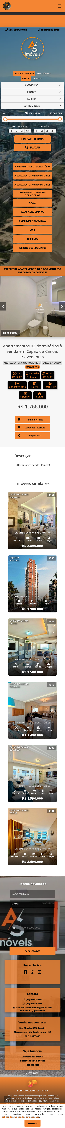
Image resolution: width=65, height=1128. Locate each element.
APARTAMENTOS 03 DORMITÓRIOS (32, 184)
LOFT (32, 229)
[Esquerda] (3, 306)
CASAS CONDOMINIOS (32, 211)
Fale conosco (32, 1064)
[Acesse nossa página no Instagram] (39, 972)
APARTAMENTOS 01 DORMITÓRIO (32, 166)
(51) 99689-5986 (50, 29)
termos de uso (32, 1117)
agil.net (43, 1090)
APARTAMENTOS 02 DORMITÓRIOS (32, 175)
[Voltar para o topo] (7, 1099)
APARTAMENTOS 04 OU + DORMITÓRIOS (33, 194)
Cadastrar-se (32, 951)
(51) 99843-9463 (18, 29)
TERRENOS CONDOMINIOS (32, 247)
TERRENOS (32, 238)
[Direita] (62, 306)
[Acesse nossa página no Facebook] (25, 972)
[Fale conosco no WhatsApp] (32, 972)
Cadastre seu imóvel (32, 1056)
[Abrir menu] (59, 6)
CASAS (32, 202)
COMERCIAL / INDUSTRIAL (32, 220)
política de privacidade (13, 1117)
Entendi (32, 1123)
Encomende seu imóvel (32, 1060)
